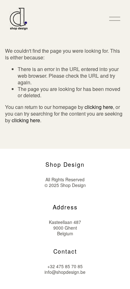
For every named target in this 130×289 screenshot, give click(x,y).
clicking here (99, 107)
